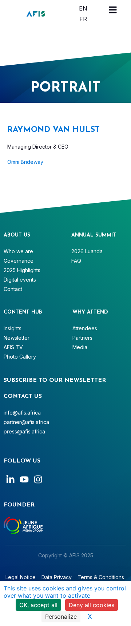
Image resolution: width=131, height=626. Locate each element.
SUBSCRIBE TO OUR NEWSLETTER (55, 380)
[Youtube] (24, 479)
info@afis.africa (22, 412)
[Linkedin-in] (10, 479)
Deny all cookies (91, 605)
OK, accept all (38, 605)
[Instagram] (38, 479)
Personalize (61, 616)
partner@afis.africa (26, 422)
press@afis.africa (24, 431)
